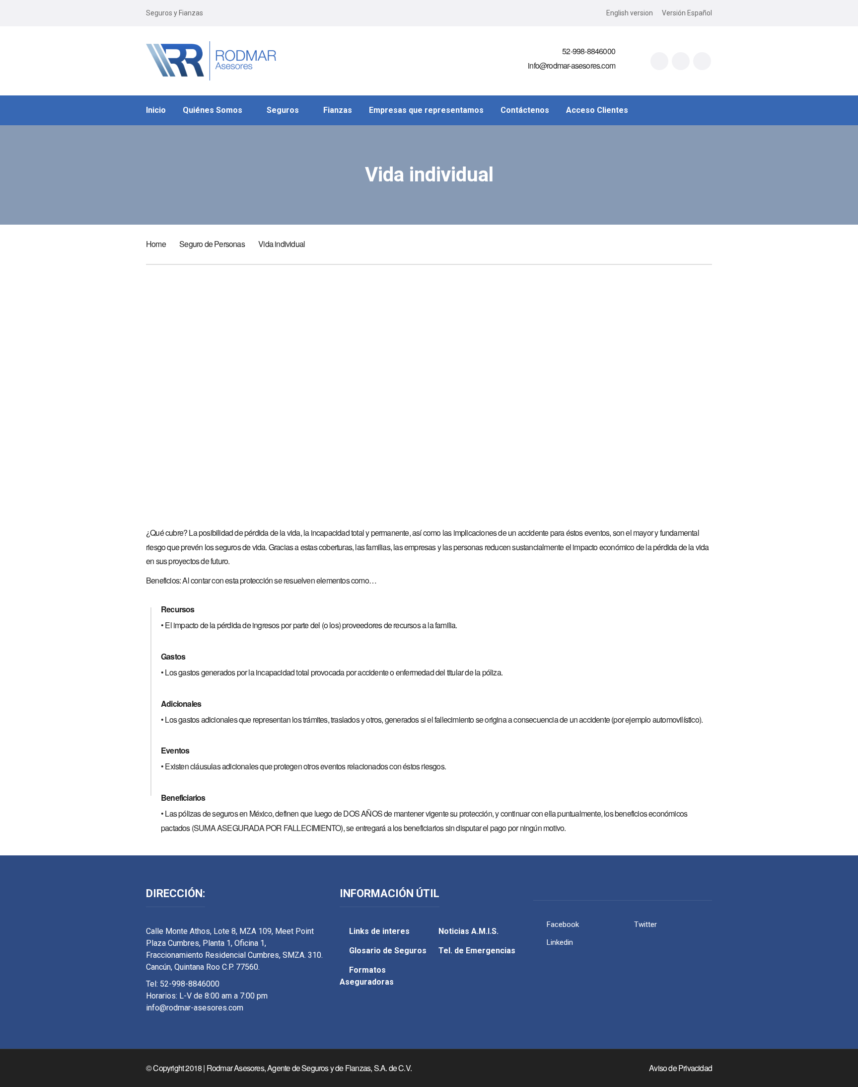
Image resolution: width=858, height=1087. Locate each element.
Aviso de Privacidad (680, 1068)
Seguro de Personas (212, 244)
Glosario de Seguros (388, 950)
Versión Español (687, 13)
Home (156, 244)
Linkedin (560, 942)
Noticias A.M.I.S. (468, 931)
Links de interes (379, 931)
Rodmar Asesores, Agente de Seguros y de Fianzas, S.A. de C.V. (309, 1068)
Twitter (645, 924)
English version (629, 13)
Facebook (563, 924)
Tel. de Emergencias (476, 950)
